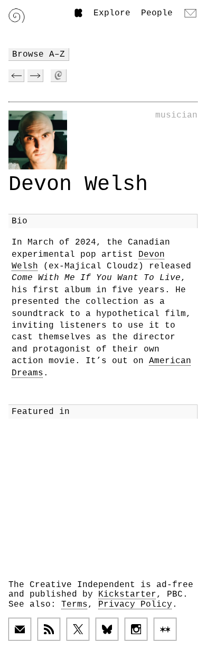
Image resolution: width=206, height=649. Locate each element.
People (157, 13)
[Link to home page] (16, 15)
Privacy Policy (135, 604)
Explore (111, 13)
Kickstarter (127, 594)
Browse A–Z (38, 54)
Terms (74, 604)
